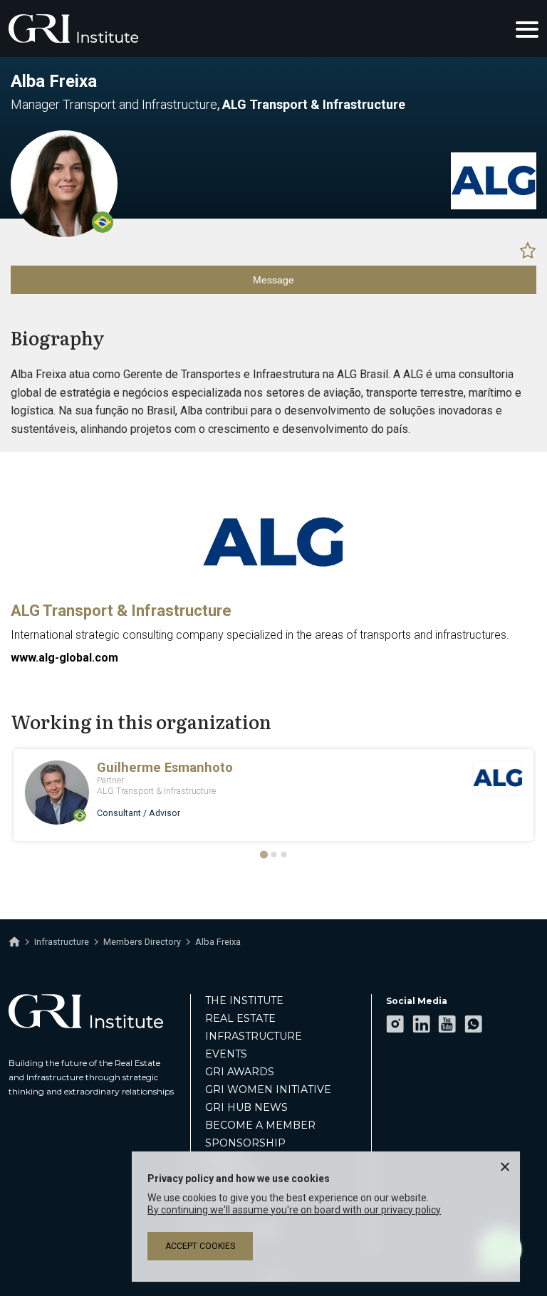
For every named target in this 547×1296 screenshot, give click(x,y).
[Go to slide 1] (263, 854)
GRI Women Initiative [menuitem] (268, 1089)
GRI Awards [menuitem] (239, 1071)
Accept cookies (200, 1246)
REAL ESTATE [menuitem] (240, 1018)
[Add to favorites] (527, 249)
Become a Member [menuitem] (260, 1125)
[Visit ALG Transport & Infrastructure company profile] (493, 205)
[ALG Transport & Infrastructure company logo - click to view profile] (273, 586)
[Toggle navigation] (527, 28)
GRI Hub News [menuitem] (246, 1107)
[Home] (14, 942)
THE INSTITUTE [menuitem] (244, 1000)
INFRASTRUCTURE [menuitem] (253, 1036)
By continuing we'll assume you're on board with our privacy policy (294, 1210)
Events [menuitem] (226, 1053)
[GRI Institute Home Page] (73, 28)
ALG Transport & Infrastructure (121, 611)
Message (273, 280)
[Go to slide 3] (283, 854)
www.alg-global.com (64, 657)
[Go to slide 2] (273, 854)
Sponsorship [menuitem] (245, 1142)
